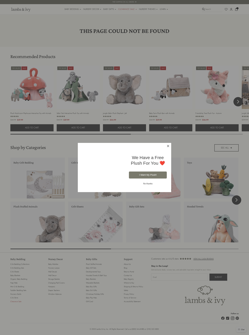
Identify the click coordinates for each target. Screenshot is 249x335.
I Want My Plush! (148, 171)
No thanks (148, 180)
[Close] (168, 142)
